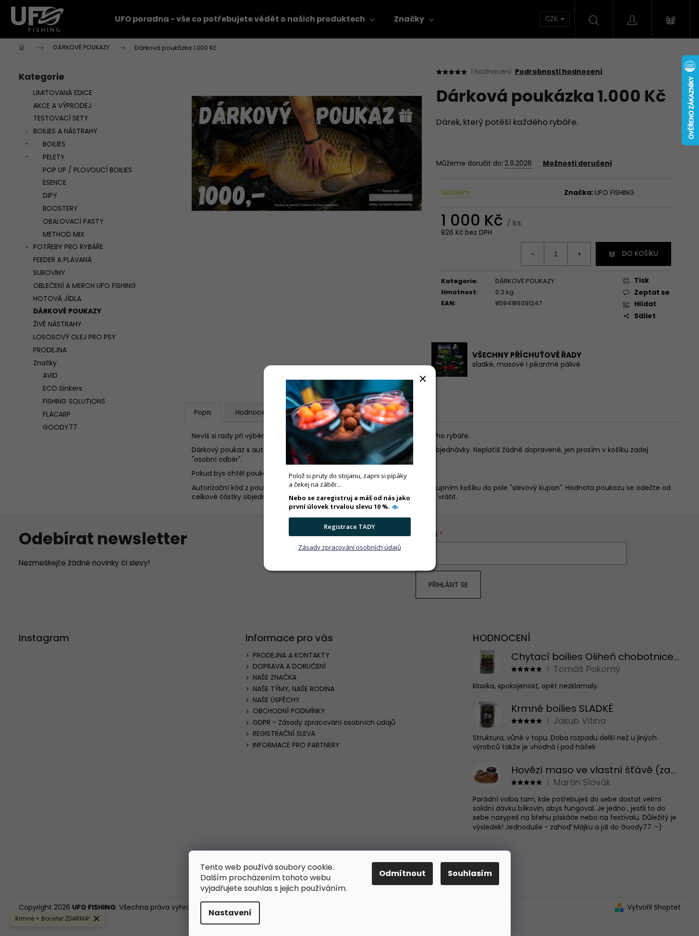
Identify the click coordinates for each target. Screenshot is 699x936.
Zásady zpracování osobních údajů (349, 547)
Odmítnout (402, 873)
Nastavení (230, 912)
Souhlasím (470, 873)
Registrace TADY (349, 526)
